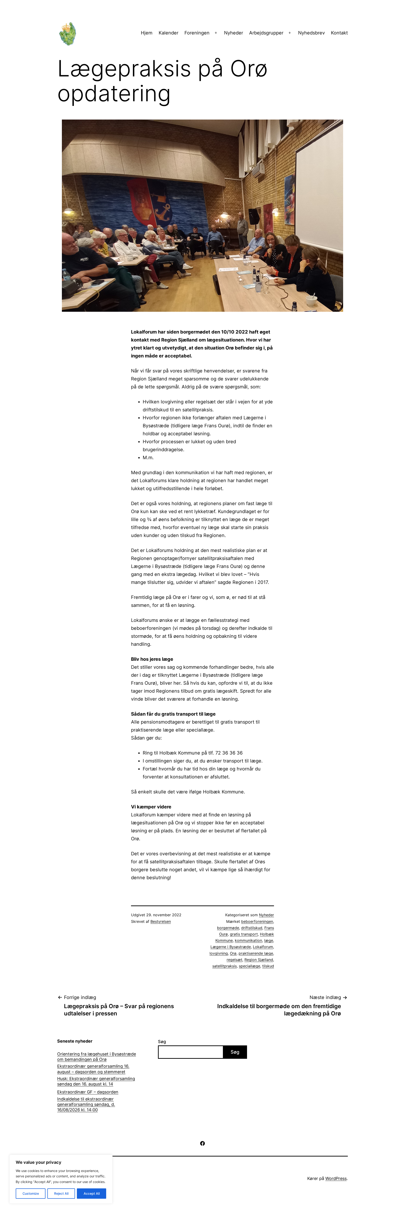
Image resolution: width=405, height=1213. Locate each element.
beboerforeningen (257, 921)
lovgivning (219, 953)
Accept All (92, 1193)
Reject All (61, 1193)
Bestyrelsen (160, 921)
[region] (60, 1179)
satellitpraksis (224, 966)
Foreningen (197, 33)
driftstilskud (251, 927)
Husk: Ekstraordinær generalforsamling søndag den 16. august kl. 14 (96, 1081)
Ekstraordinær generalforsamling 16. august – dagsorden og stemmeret (93, 1069)
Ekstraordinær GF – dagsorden (87, 1091)
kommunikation (248, 940)
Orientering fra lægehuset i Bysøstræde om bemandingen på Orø (96, 1057)
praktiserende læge (256, 953)
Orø (233, 953)
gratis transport (244, 934)
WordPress (336, 1178)
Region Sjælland (258, 959)
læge (268, 940)
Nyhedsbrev (311, 33)
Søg (162, 1041)
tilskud (268, 966)
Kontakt (339, 33)
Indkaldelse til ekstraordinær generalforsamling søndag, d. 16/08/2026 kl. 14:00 (86, 1104)
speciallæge (249, 966)
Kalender (168, 33)
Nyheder (233, 33)
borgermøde (228, 927)
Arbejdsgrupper (266, 33)
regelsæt (234, 959)
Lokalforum (263, 946)
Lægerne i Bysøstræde (230, 946)
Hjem (146, 33)
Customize (30, 1193)
